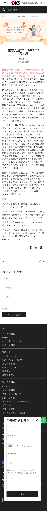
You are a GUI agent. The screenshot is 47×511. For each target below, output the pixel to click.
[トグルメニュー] (4, 3)
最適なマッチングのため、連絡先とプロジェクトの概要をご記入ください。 (21, 472)
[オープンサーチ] (4, 9)
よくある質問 (8, 363)
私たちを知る (8, 381)
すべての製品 (8, 333)
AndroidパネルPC (9, 367)
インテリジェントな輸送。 (14, 412)
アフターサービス (10, 356)
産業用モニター (9, 371)
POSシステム (8, 337)
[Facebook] (3, 462)
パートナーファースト (12, 341)
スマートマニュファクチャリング (18, 401)
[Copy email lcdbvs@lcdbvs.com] (41, 3)
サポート (6, 351)
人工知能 (6, 405)
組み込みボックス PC (12, 360)
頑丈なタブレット (10, 375)
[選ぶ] (36, 420)
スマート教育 (8, 408)
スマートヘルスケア (11, 394)
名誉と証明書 (8, 344)
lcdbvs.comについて (10, 386)
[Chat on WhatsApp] (44, 3)
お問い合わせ (8, 397)
